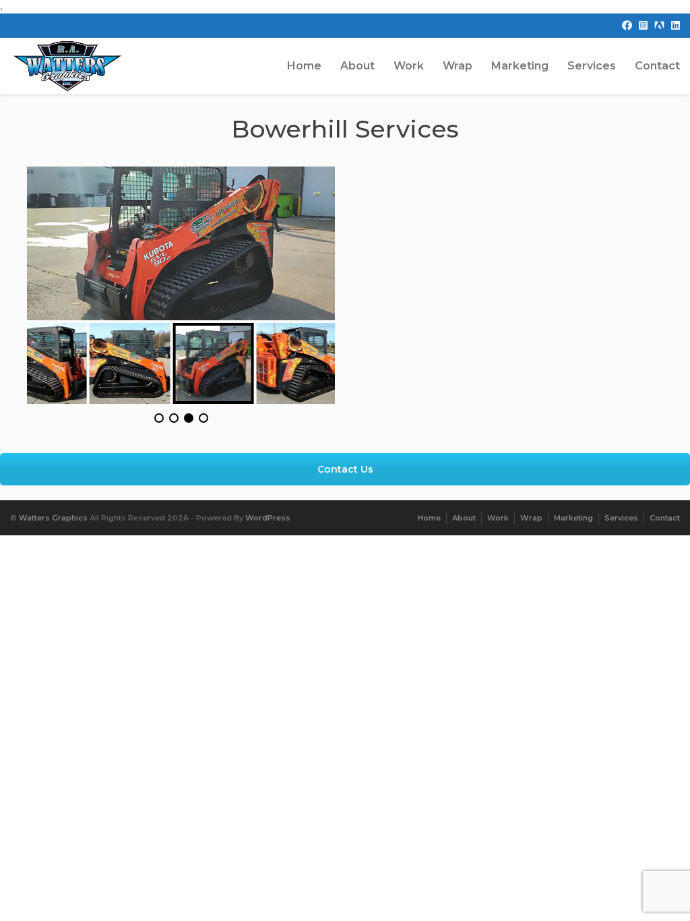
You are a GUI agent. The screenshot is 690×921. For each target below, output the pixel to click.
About (357, 65)
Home (304, 65)
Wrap (457, 65)
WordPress (267, 518)
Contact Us (345, 469)
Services (591, 65)
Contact (657, 65)
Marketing (519, 65)
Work (409, 65)
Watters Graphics (53, 518)
